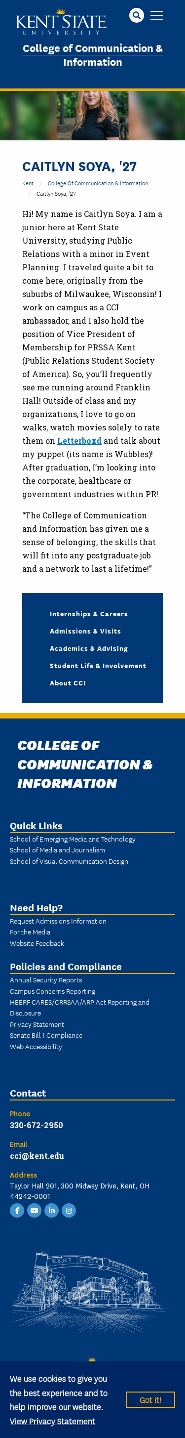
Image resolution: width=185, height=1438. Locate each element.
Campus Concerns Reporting (52, 990)
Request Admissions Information (58, 920)
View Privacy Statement (52, 1420)
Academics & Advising (89, 647)
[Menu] (156, 16)
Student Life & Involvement (98, 665)
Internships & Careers (89, 613)
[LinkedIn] (51, 1209)
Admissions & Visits (85, 630)
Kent (28, 182)
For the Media (30, 931)
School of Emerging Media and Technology (73, 838)
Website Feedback (37, 942)
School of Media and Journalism (57, 849)
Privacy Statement (37, 1023)
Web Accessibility (36, 1046)
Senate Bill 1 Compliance (46, 1034)
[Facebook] (17, 1209)
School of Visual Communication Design (69, 860)
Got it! (150, 1399)
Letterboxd (79, 440)
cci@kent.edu (37, 1155)
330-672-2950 (36, 1125)
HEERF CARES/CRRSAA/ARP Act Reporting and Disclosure (79, 1007)
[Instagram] (69, 1209)
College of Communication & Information (93, 54)
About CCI (68, 682)
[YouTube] (34, 1209)
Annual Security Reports (46, 979)
